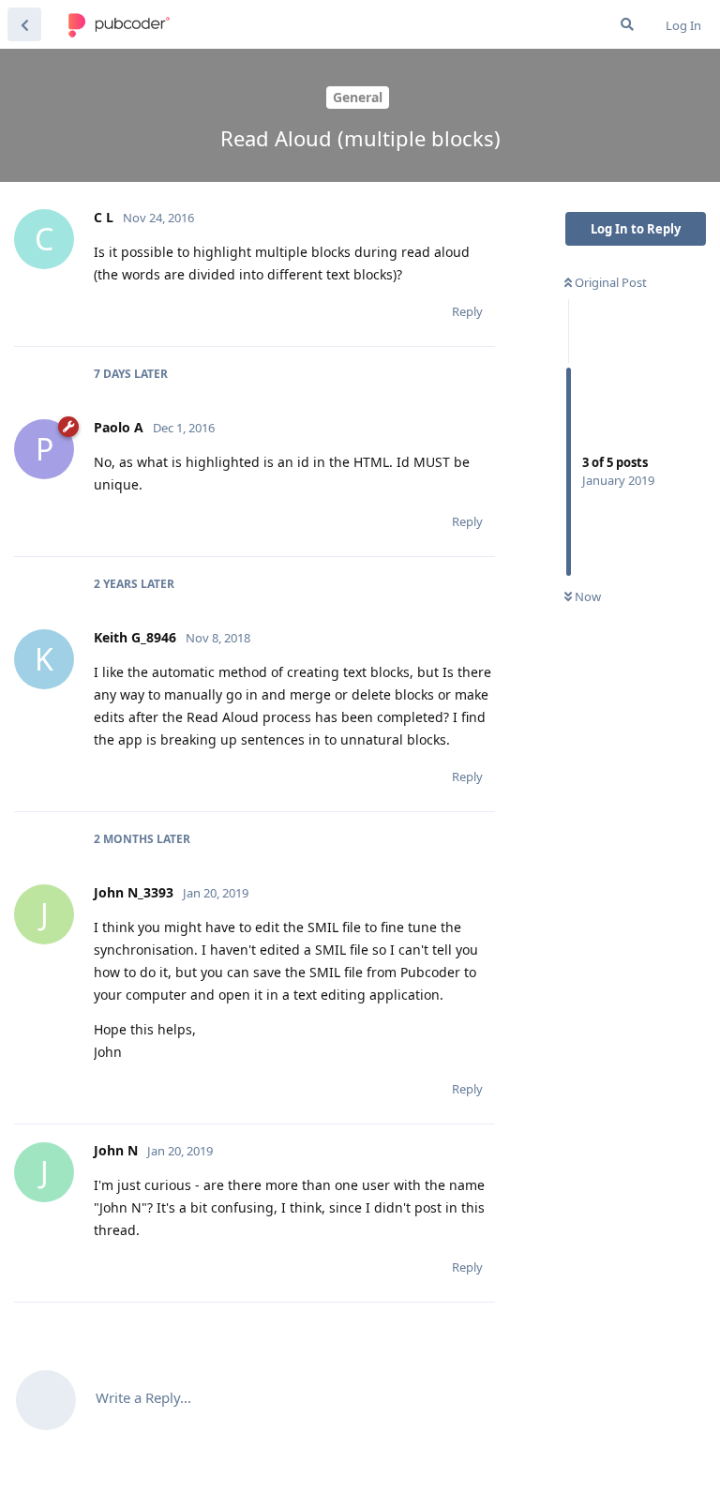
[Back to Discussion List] (24, 24)
